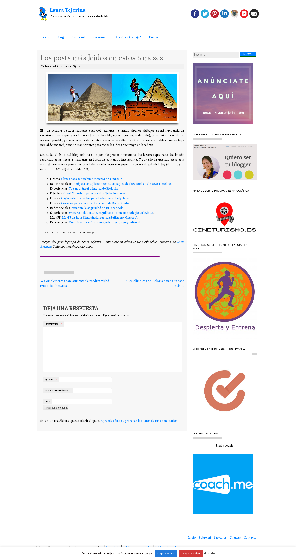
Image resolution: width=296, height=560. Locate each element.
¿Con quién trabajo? (127, 37)
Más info (209, 553)
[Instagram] (234, 17)
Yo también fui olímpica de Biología (93, 188)
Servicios (99, 37)
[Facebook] (195, 17)
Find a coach (224, 445)
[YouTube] (244, 17)
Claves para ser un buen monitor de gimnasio (91, 179)
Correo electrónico (58, 390)
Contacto (155, 37)
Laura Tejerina (73, 66)
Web (47, 401)
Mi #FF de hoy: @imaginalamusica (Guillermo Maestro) (99, 217)
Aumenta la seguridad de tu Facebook (97, 208)
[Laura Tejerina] (81, 14)
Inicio (45, 37)
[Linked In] (224, 17)
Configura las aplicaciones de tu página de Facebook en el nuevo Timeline (121, 184)
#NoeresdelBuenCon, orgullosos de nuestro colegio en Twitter (111, 213)
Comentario (53, 324)
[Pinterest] (214, 17)
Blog (60, 37)
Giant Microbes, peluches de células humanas (94, 193)
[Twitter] (204, 17)
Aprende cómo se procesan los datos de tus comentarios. (139, 421)
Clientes (235, 537)
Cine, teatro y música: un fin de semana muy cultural (104, 222)
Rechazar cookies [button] (191, 553)
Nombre (51, 379)
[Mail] (254, 17)
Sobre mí (78, 37)
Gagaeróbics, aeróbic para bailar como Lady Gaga (95, 198)
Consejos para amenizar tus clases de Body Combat (96, 203)
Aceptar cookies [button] (165, 553)
